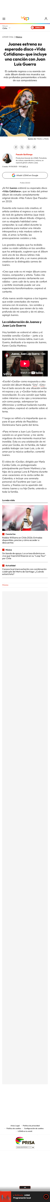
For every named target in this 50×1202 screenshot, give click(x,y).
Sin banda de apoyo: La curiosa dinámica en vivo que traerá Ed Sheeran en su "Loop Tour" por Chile (24, 556)
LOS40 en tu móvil (25, 1131)
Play (46, 1196)
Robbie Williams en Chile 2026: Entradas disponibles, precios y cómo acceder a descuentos (22, 540)
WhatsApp (28, 147)
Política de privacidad (31, 1126)
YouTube (19, 1098)
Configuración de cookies (34, 1128)
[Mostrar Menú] (4, 18)
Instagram (14, 1098)
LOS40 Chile (25, 18)
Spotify (36, 1098)
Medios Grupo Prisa (25, 1147)
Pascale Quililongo (24, 154)
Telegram (34, 147)
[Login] (46, 18)
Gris (35, 384)
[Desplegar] (25, 1187)
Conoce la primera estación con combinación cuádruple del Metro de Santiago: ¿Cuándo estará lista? (24, 572)
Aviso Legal (15, 1126)
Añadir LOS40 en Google (27, 175)
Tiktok (8, 1098)
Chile (4, 28)
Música (19, 37)
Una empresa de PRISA (25, 1140)
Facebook (15, 147)
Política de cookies (14, 1128)
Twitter (21, 147)
